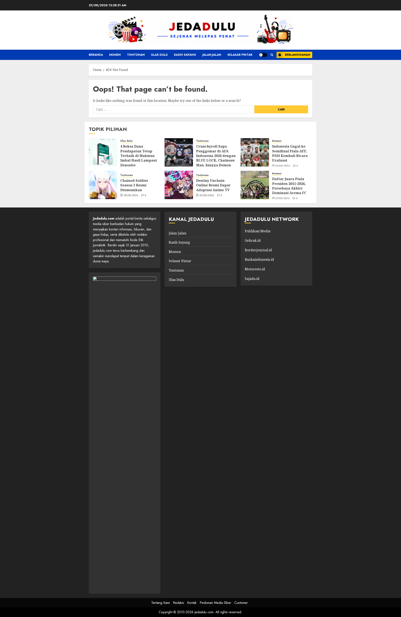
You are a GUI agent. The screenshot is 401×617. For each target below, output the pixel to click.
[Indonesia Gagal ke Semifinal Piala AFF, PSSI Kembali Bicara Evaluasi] (255, 152)
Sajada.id (252, 278)
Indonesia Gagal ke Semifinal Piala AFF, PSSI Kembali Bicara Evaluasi (290, 153)
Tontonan (136, 55)
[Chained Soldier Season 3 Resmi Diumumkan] (103, 185)
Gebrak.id (253, 240)
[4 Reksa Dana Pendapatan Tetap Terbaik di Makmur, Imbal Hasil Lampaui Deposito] (103, 152)
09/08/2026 (282, 166)
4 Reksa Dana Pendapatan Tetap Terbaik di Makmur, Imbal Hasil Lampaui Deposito (138, 155)
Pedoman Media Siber (215, 602)
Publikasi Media (257, 231)
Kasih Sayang (185, 55)
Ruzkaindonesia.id (259, 259)
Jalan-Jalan (211, 55)
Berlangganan (297, 55)
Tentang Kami (160, 602)
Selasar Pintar (239, 55)
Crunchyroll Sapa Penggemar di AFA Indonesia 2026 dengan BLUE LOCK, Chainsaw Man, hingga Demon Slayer (216, 158)
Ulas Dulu (159, 55)
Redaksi (178, 602)
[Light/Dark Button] (263, 55)
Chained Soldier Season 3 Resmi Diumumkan (134, 185)
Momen (115, 55)
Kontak (192, 602)
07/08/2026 (282, 198)
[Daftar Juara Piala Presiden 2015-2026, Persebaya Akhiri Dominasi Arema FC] (255, 185)
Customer (241, 602)
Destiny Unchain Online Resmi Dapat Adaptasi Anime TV (213, 185)
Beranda (96, 55)
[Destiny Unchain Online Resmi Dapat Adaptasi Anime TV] (179, 185)
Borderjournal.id (258, 250)
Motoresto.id (255, 269)
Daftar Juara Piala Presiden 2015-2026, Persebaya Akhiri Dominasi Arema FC (289, 186)
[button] (271, 55)
